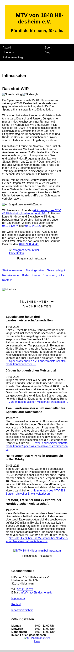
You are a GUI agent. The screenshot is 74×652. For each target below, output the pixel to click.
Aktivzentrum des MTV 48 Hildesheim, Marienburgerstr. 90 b (31, 212)
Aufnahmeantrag (13, 57)
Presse (36, 275)
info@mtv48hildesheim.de (36, 592)
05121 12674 (10, 225)
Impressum (18, 598)
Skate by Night (56, 270)
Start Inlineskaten (12, 270)
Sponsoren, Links (53, 275)
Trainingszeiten (35, 270)
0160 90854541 (29, 244)
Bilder (25, 275)
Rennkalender (11, 275)
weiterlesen (36, 363)
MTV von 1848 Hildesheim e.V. (40, 18)
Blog (47, 52)
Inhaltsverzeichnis (22, 610)
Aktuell (7, 47)
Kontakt (7, 280)
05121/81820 (33, 225)
